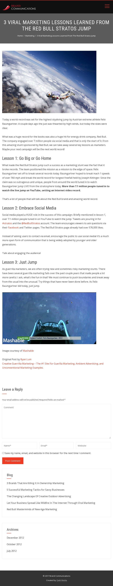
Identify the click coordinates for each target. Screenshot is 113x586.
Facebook (13, 227)
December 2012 (15, 537)
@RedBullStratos (30, 223)
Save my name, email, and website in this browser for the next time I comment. (48, 453)
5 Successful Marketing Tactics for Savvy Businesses (35, 489)
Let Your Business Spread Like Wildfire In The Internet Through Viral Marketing (51, 503)
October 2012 (14, 544)
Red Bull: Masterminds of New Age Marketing (32, 509)
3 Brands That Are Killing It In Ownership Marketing (35, 483)
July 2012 (12, 550)
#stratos (7, 223)
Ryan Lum (25, 359)
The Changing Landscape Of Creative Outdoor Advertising (39, 496)
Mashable (28, 350)
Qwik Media (61, 580)
